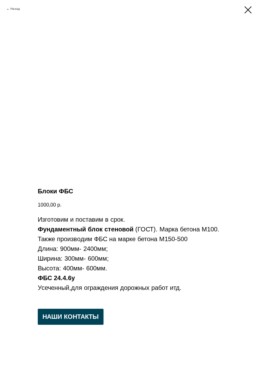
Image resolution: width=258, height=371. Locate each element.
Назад (15, 8)
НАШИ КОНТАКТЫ (70, 316)
